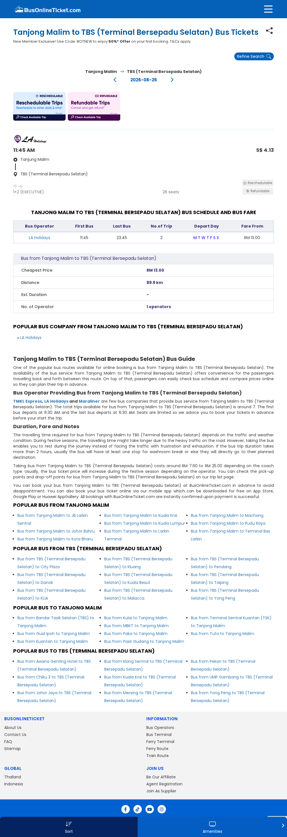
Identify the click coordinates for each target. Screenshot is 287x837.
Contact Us (15, 734)
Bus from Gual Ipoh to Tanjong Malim (53, 633)
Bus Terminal (159, 734)
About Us (13, 727)
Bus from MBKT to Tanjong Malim (136, 626)
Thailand (12, 777)
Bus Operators (160, 727)
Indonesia (13, 784)
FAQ (8, 741)
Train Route (157, 755)
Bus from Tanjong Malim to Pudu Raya (228, 523)
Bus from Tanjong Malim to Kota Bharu (55, 539)
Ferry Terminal (160, 741)
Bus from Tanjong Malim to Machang (227, 515)
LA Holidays (39, 237)
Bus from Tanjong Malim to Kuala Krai (140, 515)
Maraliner (89, 401)
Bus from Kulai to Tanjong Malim (135, 618)
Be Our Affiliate (161, 777)
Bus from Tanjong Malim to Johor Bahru (56, 531)
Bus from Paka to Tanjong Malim (136, 633)
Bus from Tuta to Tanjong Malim (222, 633)
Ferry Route (157, 748)
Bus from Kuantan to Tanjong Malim (52, 641)
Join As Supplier (161, 791)
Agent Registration (164, 784)
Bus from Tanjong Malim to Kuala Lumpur (144, 523)
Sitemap (12, 748)
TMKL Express (27, 401)
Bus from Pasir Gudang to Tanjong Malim (144, 641)
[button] (39, 106)
